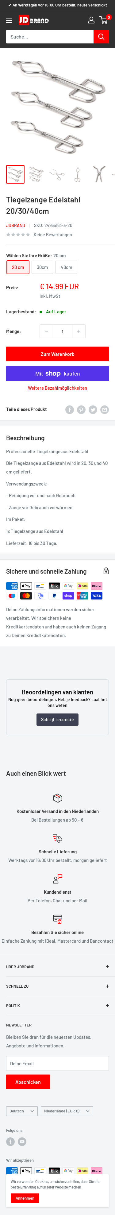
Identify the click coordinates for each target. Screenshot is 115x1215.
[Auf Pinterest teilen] (81, 409)
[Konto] (91, 20)
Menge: (13, 331)
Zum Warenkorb (58, 354)
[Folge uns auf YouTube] (22, 1141)
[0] (104, 20)
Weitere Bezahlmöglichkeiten (57, 388)
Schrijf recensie (57, 719)
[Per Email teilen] (104, 409)
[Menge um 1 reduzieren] (46, 331)
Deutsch (17, 1110)
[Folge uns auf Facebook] (10, 1141)
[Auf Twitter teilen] (93, 409)
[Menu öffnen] (9, 20)
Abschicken (28, 1082)
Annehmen (25, 1198)
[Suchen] (101, 36)
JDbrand (15, 225)
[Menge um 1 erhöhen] (78, 331)
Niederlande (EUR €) (61, 1110)
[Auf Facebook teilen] (69, 409)
